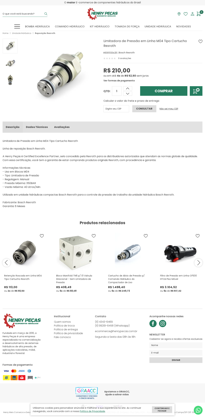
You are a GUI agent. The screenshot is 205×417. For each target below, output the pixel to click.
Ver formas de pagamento (119, 80)
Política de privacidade (68, 333)
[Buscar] (45, 14)
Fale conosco (62, 337)
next (198, 263)
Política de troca (64, 325)
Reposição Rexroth (45, 33)
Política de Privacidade (92, 411)
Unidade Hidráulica (157, 26)
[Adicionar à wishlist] (200, 41)
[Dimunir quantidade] (127, 88)
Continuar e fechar (162, 409)
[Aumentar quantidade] (127, 93)
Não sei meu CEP (169, 108)
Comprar (164, 91)
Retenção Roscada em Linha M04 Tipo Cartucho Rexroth (23, 277)
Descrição (13, 127)
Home (5, 33)
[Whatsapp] (198, 410)
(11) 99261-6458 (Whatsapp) (112, 325)
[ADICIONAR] (196, 91)
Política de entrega (66, 329)
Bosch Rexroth (127, 52)
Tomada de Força (127, 26)
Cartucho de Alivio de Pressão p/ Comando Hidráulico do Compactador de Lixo (126, 279)
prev (7, 263)
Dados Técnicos (37, 127)
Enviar (176, 360)
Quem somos (62, 322)
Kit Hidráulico (100, 26)
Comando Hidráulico (70, 26)
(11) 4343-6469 (104, 322)
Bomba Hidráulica (37, 26)
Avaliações (62, 127)
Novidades (183, 26)
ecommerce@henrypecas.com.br (116, 331)
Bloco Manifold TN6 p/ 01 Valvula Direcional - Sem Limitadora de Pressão (74, 279)
